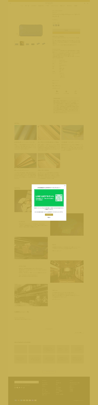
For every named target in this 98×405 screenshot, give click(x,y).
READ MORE (49, 214)
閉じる (49, 217)
